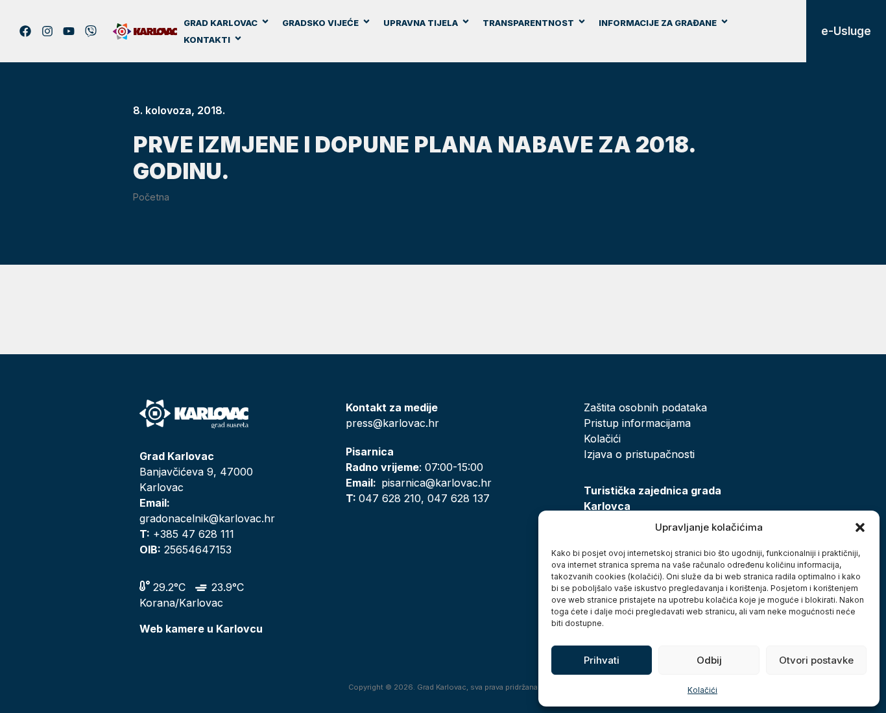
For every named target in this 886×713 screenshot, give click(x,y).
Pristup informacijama (637, 423)
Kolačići (702, 690)
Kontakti (207, 39)
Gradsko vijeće (320, 23)
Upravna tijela (420, 23)
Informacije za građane (658, 23)
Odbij (709, 660)
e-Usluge (846, 31)
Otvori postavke (816, 660)
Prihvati (601, 660)
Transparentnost (528, 23)
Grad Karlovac (220, 23)
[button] (860, 527)
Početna (151, 196)
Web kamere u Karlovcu (201, 628)
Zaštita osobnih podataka (645, 407)
